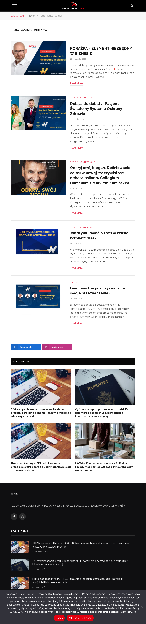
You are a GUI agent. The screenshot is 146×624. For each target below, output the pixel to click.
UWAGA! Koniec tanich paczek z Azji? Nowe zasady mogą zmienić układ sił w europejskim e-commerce (104, 467)
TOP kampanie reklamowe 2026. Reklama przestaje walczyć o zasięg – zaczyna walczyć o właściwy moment (41, 413)
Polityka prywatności (80, 618)
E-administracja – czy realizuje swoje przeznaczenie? (97, 290)
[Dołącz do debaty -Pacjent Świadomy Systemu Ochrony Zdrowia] (38, 113)
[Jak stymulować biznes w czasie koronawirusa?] (38, 242)
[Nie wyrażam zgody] (141, 607)
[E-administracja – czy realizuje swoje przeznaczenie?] (38, 297)
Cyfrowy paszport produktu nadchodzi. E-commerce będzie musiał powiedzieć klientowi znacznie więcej (101, 413)
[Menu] (14, 6)
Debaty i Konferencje (82, 98)
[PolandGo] (73, 6)
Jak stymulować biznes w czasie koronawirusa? (99, 235)
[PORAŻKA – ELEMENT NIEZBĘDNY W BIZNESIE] (38, 58)
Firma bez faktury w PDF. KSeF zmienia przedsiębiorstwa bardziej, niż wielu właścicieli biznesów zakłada (41, 467)
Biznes (74, 43)
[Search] (132, 6)
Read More (76, 83)
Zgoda (59, 618)
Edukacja (75, 282)
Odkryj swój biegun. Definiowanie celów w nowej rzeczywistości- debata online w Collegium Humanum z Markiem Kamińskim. (100, 175)
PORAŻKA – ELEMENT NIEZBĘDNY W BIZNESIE (101, 51)
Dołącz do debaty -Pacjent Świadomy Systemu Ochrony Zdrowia (96, 108)
